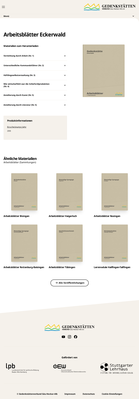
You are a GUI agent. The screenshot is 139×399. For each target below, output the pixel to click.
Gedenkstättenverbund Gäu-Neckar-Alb (37, 394)
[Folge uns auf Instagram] (69, 336)
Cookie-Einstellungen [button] (112, 394)
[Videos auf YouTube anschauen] (63, 336)
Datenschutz (89, 394)
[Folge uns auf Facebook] (75, 336)
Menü (6, 16)
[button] (3, 7)
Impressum (69, 394)
